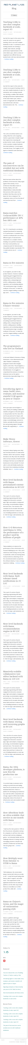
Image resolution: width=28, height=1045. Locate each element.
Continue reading (8, 59)
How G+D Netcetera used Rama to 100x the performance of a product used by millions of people (13, 532)
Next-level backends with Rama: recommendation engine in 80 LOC (13, 627)
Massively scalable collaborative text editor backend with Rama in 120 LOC (13, 675)
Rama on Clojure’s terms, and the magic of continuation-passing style (13, 905)
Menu (15, 15)
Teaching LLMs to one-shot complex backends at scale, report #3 (11, 26)
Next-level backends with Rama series (13, 993)
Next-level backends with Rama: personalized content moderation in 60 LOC (13, 483)
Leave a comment (8, 34)
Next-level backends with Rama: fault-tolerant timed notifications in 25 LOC (13, 578)
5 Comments (6, 353)
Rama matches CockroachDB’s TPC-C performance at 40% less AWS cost (13, 217)
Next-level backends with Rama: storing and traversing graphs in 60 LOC (14, 723)
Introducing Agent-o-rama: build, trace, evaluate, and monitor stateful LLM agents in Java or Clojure (14, 393)
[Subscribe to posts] (4, 961)
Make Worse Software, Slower (11, 440)
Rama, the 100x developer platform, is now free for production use (14, 771)
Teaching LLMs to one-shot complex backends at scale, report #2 (11, 73)
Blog (14, 8)
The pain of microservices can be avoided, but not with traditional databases (13, 167)
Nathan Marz (17, 32)
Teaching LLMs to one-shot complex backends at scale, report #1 (11, 121)
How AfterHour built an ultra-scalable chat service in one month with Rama (13, 816)
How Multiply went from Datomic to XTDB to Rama (12, 861)
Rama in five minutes (13, 262)
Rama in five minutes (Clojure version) (13, 304)
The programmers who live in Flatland (13, 347)
